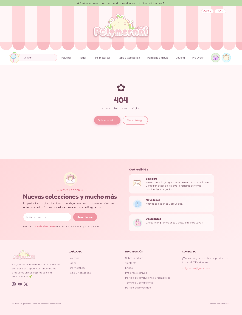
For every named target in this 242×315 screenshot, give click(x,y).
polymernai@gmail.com (196, 268)
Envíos (129, 267)
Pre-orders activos (136, 272)
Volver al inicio (107, 120)
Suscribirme (85, 217)
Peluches (66, 57)
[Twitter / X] (26, 284)
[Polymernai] (36, 255)
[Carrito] (215, 57)
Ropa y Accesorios (129, 57)
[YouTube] (20, 284)
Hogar (83, 57)
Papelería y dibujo (158, 57)
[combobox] (34, 57)
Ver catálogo (135, 120)
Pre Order (198, 57)
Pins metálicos (102, 57)
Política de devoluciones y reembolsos (147, 277)
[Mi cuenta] (226, 57)
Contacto (130, 262)
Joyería (180, 57)
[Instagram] (14, 284)
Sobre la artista (134, 258)
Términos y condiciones (139, 282)
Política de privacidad (138, 287)
